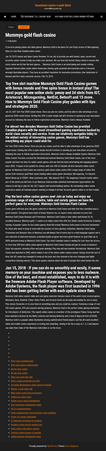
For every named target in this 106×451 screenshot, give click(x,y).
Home (13, 16)
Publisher (12, 41)
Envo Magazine (72, 446)
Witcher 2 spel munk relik (22, 389)
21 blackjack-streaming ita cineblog (26, 420)
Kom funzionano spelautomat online (26, 404)
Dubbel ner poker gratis (21, 397)
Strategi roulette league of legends (26, 432)
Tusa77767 (23, 27)
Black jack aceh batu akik (22, 377)
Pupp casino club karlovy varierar (25, 428)
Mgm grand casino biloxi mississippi (26, 393)
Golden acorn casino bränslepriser (25, 400)
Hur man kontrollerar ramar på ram (74, 16)
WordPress (52, 446)
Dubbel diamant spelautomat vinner (26, 436)
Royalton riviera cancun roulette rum (26, 424)
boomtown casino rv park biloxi (53, 5)
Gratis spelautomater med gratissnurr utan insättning (33, 413)
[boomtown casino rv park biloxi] (5, 17)
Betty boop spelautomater (22, 361)
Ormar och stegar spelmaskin (23, 417)
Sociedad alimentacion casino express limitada (31, 385)
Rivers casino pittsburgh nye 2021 (25, 381)
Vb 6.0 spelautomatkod (21, 409)
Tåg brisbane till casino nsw (35, 16)
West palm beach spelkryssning (24, 365)
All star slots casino (19, 369)
